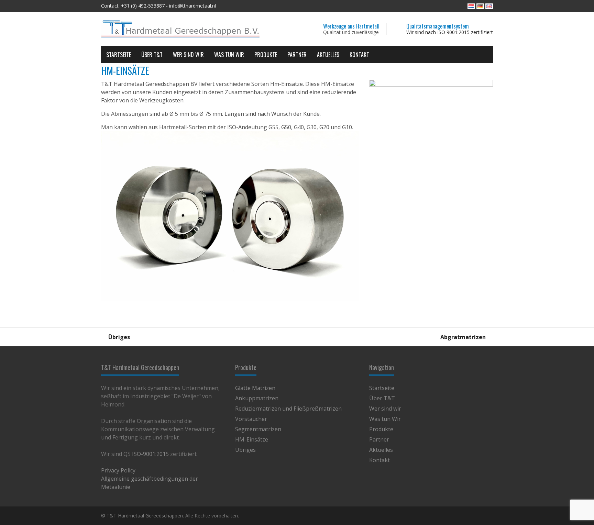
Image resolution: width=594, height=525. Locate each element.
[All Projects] (297, 337)
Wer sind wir (188, 55)
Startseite (118, 55)
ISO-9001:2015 (150, 454)
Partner (297, 55)
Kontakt (359, 55)
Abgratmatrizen (463, 337)
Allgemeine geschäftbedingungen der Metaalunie (149, 483)
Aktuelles (328, 55)
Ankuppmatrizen (256, 398)
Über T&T (152, 55)
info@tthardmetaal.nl (192, 5)
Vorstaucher (251, 419)
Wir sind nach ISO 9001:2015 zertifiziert (449, 32)
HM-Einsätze (251, 439)
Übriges (118, 337)
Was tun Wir (229, 55)
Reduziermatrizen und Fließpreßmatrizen (288, 408)
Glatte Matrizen (255, 388)
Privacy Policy (118, 470)
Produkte (265, 55)
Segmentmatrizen (258, 429)
